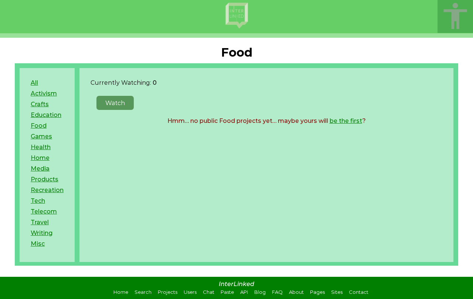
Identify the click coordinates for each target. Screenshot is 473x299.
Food (39, 125)
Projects (167, 292)
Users (190, 292)
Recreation (47, 190)
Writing (41, 232)
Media (40, 168)
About (296, 292)
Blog (260, 292)
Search (143, 292)
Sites (337, 292)
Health (41, 147)
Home (40, 157)
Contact (358, 292)
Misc (38, 243)
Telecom (44, 211)
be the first (346, 120)
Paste (227, 292)
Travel (40, 222)
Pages (317, 292)
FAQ (277, 292)
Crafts (40, 104)
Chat (208, 292)
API (244, 292)
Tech (38, 200)
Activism (44, 93)
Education (46, 114)
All (34, 82)
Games (41, 136)
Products (44, 179)
